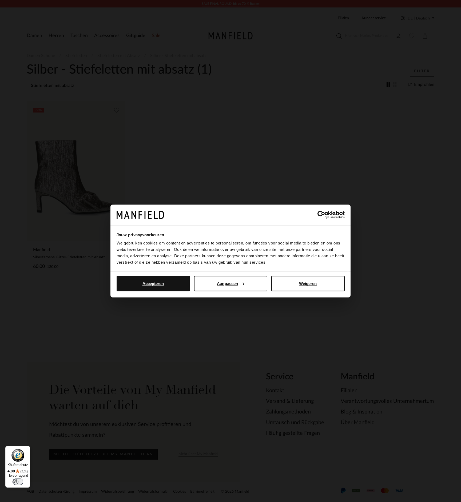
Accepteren (153, 283)
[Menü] (27, 449)
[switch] (18, 482)
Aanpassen (227, 283)
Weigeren (308, 283)
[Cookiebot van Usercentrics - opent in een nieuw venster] (321, 215)
